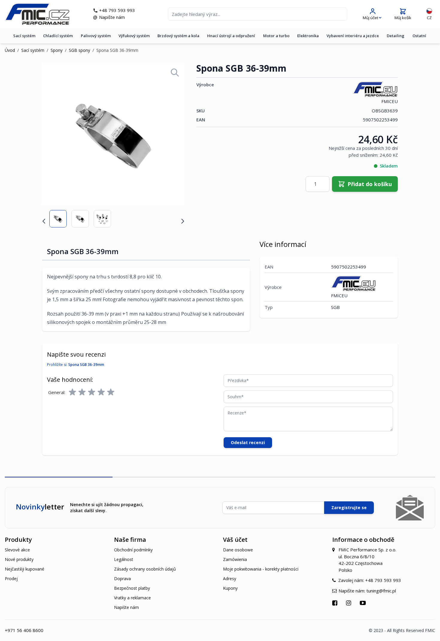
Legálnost (123, 559)
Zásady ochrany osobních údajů (145, 569)
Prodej (11, 578)
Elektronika (308, 35)
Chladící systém (58, 35)
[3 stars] (91, 392)
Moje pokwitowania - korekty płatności (260, 569)
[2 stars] (82, 392)
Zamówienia (235, 559)
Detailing (395, 35)
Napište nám (112, 17)
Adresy (229, 578)
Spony (57, 50)
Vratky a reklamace (132, 598)
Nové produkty (19, 559)
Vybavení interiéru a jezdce (353, 35)
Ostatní (419, 35)
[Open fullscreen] (175, 72)
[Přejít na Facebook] (335, 603)
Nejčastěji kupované (24, 569)
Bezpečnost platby (132, 588)
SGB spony (79, 50)
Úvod (10, 50)
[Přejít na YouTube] (363, 603)
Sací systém (24, 35)
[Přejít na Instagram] (349, 603)
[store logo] (37, 14)
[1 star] (72, 392)
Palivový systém (96, 35)
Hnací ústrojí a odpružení (231, 35)
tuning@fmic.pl (381, 591)
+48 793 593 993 (117, 10)
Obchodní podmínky (133, 550)
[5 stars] (111, 392)
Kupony (230, 588)
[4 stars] (101, 392)
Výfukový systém (134, 35)
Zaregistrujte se (349, 507)
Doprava (122, 578)
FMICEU (389, 101)
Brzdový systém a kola (178, 35)
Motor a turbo (276, 35)
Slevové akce (17, 550)
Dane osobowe (238, 550)
